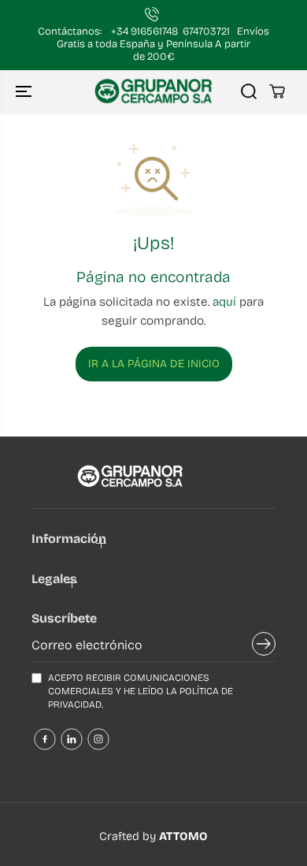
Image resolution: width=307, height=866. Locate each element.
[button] (25, 91)
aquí (224, 302)
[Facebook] (44, 739)
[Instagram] (98, 739)
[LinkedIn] (71, 739)
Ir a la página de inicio (154, 363)
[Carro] (277, 91)
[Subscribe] (264, 647)
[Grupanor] (153, 91)
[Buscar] (249, 91)
